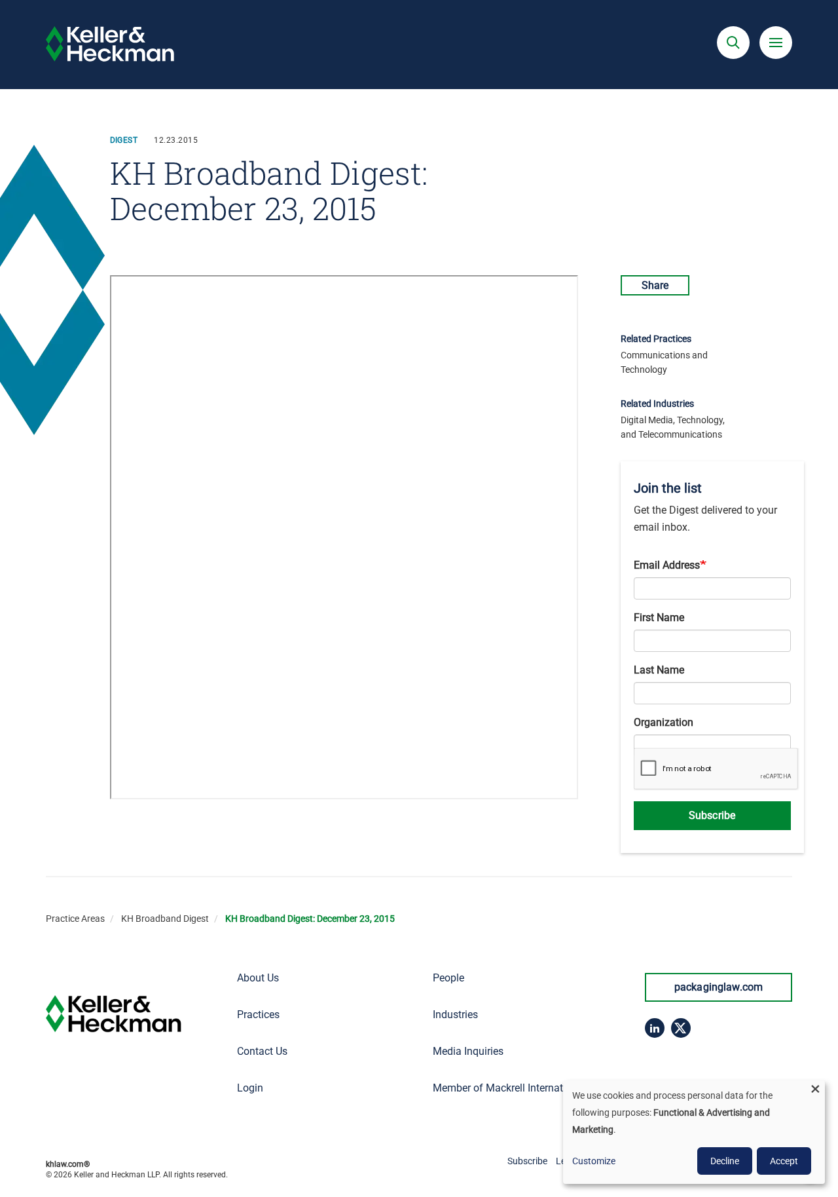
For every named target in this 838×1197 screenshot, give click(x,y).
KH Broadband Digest (165, 918)
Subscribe (712, 815)
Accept (784, 1161)
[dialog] (694, 1132)
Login (250, 1088)
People (448, 978)
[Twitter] (681, 1028)
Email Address (667, 565)
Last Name (659, 670)
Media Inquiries (468, 1051)
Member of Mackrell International (509, 1088)
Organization (663, 722)
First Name (659, 617)
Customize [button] (593, 1161)
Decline (724, 1161)
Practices (258, 1014)
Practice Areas (75, 918)
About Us (258, 978)
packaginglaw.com (718, 987)
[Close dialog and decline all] (815, 1088)
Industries (455, 1014)
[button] (733, 42)
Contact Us (262, 1051)
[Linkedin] (655, 1028)
